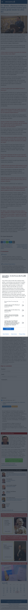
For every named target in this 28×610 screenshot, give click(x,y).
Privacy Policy (22, 334)
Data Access (14, 334)
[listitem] (14, 302)
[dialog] (14, 305)
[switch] (22, 305)
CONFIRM (8, 328)
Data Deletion (6, 334)
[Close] (25, 276)
